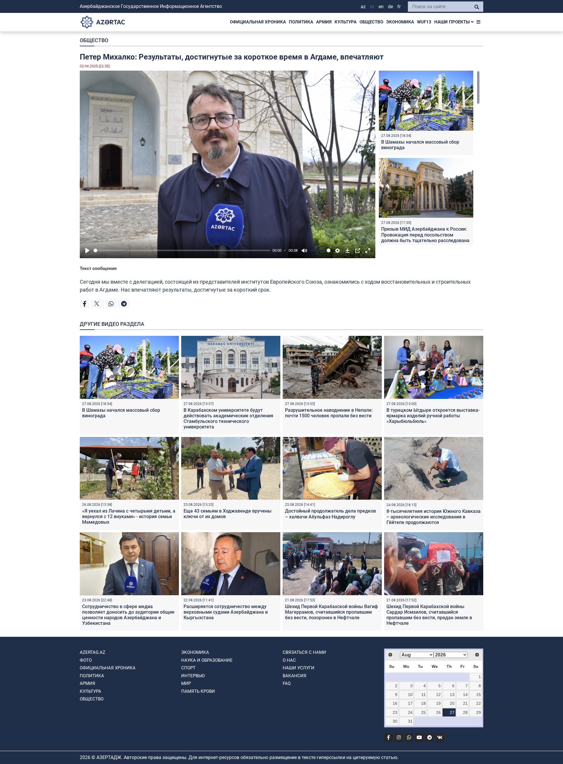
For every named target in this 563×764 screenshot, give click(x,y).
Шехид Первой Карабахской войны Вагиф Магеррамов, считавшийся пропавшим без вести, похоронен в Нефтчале (331, 612)
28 (465, 712)
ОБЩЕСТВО (371, 22)
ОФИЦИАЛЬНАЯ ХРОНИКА (258, 22)
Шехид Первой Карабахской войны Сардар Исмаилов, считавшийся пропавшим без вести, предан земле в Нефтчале (429, 615)
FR (399, 6)
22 (478, 703)
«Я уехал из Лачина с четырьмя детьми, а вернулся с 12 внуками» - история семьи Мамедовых (128, 516)
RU (372, 6)
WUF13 (424, 22)
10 (410, 694)
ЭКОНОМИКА (400, 22)
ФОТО (86, 660)
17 (410, 703)
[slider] (182, 250)
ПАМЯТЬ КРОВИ (198, 691)
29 (478, 712)
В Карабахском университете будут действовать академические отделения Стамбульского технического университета (228, 418)
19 (438, 703)
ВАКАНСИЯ (294, 675)
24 (410, 712)
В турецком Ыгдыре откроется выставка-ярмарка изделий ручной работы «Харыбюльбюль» (433, 415)
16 (395, 703)
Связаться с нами (304, 652)
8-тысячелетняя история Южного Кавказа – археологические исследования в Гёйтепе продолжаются (433, 516)
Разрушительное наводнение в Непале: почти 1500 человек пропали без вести (329, 412)
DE (390, 6)
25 (423, 712)
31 (410, 721)
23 (395, 712)
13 (452, 694)
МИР (186, 683)
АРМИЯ (324, 22)
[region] (429, 158)
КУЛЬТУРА (346, 22)
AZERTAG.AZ (92, 652)
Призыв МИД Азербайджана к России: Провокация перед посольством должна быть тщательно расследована (425, 234)
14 (465, 694)
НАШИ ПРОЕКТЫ (452, 22)
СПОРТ (188, 668)
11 (423, 694)
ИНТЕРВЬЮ (193, 675)
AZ (363, 6)
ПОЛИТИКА (301, 22)
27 (452, 712)
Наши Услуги (298, 668)
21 (465, 703)
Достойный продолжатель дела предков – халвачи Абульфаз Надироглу (330, 513)
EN (381, 6)
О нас (289, 660)
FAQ (287, 683)
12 (438, 694)
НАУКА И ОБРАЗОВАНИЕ (207, 660)
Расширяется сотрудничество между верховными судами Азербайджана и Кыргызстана (226, 612)
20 (452, 703)
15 (478, 694)
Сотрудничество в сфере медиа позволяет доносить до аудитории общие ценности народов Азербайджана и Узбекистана (128, 615)
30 (395, 721)
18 (423, 703)
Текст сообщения (98, 268)
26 (438, 712)
